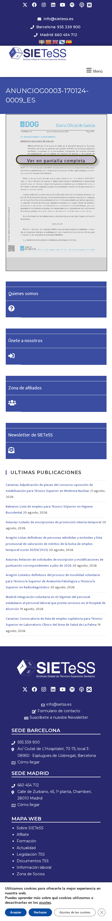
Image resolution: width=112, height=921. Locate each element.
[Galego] (62, 41)
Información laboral (34, 867)
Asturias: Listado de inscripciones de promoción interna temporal (53, 522)
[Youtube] (62, 4)
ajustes (45, 902)
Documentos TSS (33, 861)
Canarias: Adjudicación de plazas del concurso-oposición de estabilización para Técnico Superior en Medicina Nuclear (49, 488)
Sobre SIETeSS (30, 828)
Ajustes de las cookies (74, 912)
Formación (26, 841)
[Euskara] (42, 41)
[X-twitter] (25, 4)
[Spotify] (72, 4)
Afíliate (23, 834)
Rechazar (40, 912)
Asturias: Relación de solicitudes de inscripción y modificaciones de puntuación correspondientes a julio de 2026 (54, 562)
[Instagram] (43, 4)
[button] (94, 71)
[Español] (69, 41)
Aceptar (15, 912)
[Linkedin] (53, 4)
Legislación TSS (31, 854)
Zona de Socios (31, 874)
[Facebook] (34, 4)
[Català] (48, 41)
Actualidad (26, 847)
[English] (55, 41)
